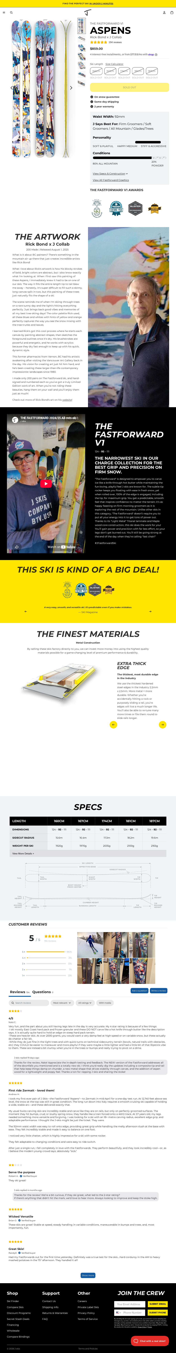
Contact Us (49, 1301)
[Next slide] (72, 88)
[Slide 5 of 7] (81, 65)
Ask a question (139, 990)
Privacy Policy (86, 1313)
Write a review (158, 990)
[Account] (164, 12)
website (67, 399)
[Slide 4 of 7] (81, 56)
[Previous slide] (11, 88)
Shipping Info (50, 1307)
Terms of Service (88, 1319)
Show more (88, 1275)
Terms (150, 1327)
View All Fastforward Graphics (111, 180)
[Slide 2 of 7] (81, 39)
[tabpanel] (88, 1140)
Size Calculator (114, 64)
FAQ (45, 1319)
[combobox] (118, 1313)
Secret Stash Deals (18, 1319)
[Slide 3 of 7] (81, 47)
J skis (17, 1348)
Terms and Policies (88, 1348)
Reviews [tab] (20, 992)
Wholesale (13, 1330)
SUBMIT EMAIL (158, 1304)
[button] (47, 952)
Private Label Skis (88, 1307)
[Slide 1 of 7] (81, 26)
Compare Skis (15, 1307)
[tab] (43, 992)
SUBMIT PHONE (157, 1312)
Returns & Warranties (55, 1313)
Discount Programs (19, 1313)
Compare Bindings (18, 1336)
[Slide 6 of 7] (81, 74)
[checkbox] (105, 1003)
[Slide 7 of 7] (81, 83)
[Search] (11, 12)
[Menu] (4, 12)
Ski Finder (13, 1301)
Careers (82, 1301)
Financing (13, 1324)
